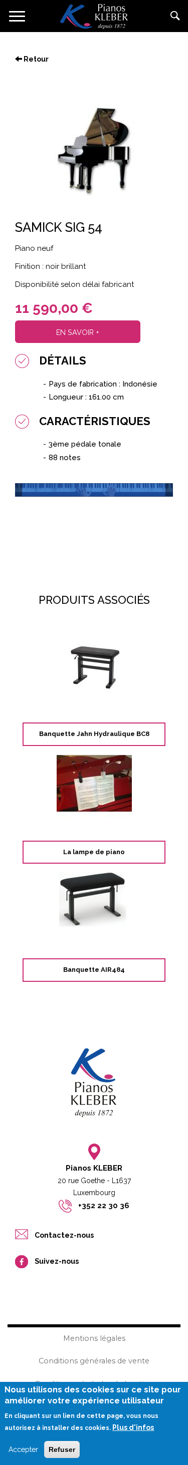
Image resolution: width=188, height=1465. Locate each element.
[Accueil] (94, 16)
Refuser (62, 1449)
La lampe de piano (94, 852)
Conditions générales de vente (94, 1360)
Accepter (23, 1449)
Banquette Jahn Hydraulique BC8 (94, 734)
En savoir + (77, 332)
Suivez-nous (57, 1261)
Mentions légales (94, 1338)
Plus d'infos (133, 1427)
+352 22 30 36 (103, 1205)
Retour (35, 59)
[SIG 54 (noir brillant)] (94, 151)
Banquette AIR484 (94, 969)
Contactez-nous (103, 522)
